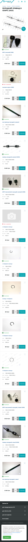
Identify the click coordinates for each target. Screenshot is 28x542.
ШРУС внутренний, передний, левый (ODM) (13, 407)
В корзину (22, 63)
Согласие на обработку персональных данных (12, 522)
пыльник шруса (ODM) (8, 87)
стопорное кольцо (7, 227)
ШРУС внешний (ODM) (7, 52)
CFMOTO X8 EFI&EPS (16, 6)
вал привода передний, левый (10, 479)
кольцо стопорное (7, 298)
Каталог (8, 6)
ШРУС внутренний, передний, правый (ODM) (13, 192)
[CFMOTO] (7, 1)
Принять (7, 537)
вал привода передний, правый (10, 122)
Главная (4, 6)
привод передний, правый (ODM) (11, 157)
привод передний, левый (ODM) (10, 442)
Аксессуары (5, 518)
